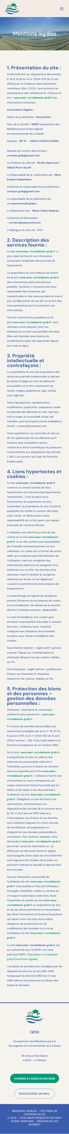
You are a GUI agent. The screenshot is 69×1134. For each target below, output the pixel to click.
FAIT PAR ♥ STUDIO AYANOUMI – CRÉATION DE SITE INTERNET (36, 1121)
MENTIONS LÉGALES (24, 1111)
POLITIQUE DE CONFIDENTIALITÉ (40, 1112)
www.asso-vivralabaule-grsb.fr (35, 251)
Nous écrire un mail (34, 1093)
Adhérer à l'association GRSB (34, 1078)
